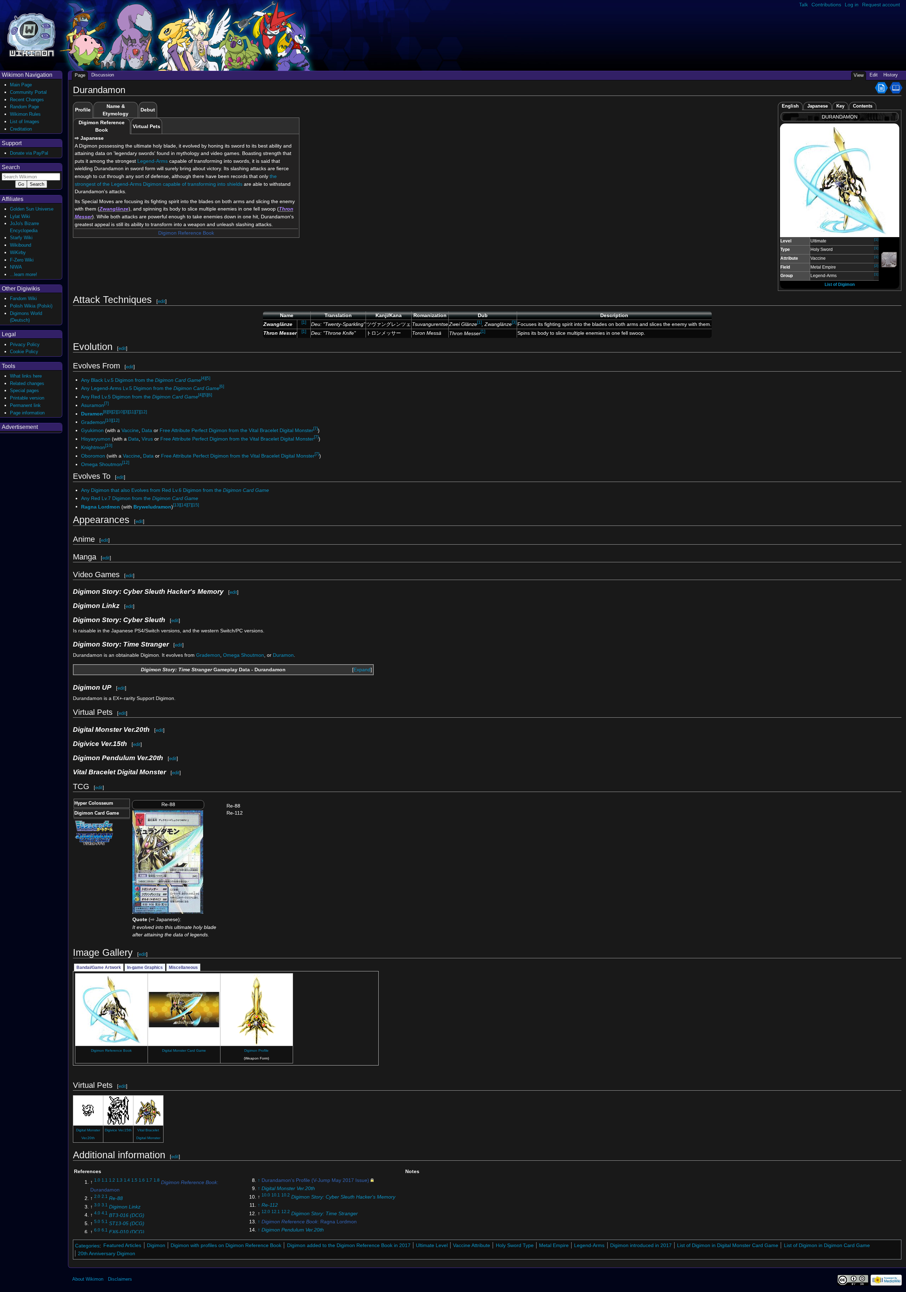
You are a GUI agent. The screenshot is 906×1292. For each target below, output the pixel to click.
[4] (203, 378)
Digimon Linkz (125, 1207)
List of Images (24, 121)
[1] (876, 239)
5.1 (105, 1221)
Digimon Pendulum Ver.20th (293, 1230)
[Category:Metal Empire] (889, 259)
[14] (183, 505)
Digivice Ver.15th (118, 1130)
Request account (881, 4)
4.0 (97, 1213)
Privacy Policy (25, 344)
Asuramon (92, 405)
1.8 (157, 1180)
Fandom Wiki (23, 298)
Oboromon (93, 456)
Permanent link (25, 405)
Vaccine (130, 430)
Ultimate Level (432, 1245)
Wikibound (20, 245)
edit (161, 301)
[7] (106, 403)
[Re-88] (167, 862)
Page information (27, 412)
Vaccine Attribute (471, 1245)
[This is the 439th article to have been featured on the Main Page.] (881, 87)
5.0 (97, 1221)
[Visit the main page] (31, 34)
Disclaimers (120, 1279)
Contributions (826, 4)
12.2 (285, 1211)
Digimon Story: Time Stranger (324, 1213)
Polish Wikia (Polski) (31, 306)
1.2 (112, 1180)
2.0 (97, 1196)
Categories (87, 1245)
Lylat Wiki (20, 216)
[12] (143, 411)
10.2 (285, 1195)
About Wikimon (87, 1279)
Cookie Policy (24, 351)
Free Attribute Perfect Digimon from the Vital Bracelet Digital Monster (236, 430)
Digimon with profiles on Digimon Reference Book (226, 1245)
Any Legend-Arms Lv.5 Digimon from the (150, 388)
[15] (195, 505)
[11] (131, 411)
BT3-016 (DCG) (126, 1215)
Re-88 (116, 1198)
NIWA (16, 267)
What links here (26, 376)
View (859, 75)
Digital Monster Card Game (184, 1050)
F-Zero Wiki (22, 260)
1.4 (127, 1180)
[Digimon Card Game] (94, 838)
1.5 (134, 1180)
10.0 (266, 1195)
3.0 (97, 1204)
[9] (110, 411)
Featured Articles (122, 1245)
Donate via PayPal (29, 153)
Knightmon (93, 447)
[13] (176, 505)
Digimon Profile (256, 1050)
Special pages (24, 390)
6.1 (105, 1230)
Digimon (156, 1245)
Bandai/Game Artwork (98, 967)
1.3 (119, 1180)
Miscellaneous (183, 967)
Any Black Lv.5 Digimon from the (141, 380)
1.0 (97, 1180)
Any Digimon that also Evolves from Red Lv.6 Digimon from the (175, 490)
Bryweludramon (152, 506)
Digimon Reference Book (186, 233)
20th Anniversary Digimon (106, 1253)
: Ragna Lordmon (309, 1221)
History (890, 74)
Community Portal (28, 92)
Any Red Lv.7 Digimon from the (139, 498)
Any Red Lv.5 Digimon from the (139, 397)
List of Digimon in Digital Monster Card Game (727, 1245)
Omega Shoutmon (101, 464)
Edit (874, 74)
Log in (852, 4)
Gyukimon (92, 430)
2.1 (105, 1196)
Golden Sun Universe (31, 209)
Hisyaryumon (95, 439)
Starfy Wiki (21, 237)
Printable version (27, 398)
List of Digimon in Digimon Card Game (827, 1245)
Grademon (93, 422)
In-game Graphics (145, 967)
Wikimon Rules (25, 114)
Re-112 (270, 1205)
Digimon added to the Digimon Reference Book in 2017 (349, 1245)
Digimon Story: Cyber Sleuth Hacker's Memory (343, 1197)
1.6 (142, 1180)
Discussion (102, 74)
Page (80, 75)
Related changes (27, 383)
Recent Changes (27, 99)
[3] (514, 322)
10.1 (275, 1195)
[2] (876, 266)
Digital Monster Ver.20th (288, 1188)
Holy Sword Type (515, 1245)
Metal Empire (554, 1245)
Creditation (21, 129)
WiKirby (18, 252)
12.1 (275, 1211)
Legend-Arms (152, 161)
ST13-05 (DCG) (126, 1223)
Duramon (92, 414)
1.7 (149, 1180)
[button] (362, 670)
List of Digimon (840, 284)
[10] (120, 411)
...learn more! (23, 274)
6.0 (97, 1230)
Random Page (24, 106)
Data (147, 430)
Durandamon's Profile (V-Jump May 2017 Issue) (315, 1180)
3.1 (105, 1204)
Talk (803, 4)
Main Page (21, 84)
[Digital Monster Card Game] (94, 825)
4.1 (105, 1213)
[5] (208, 378)
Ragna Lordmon (100, 506)
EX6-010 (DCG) (126, 1232)
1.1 (105, 1180)
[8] (105, 411)
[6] (221, 386)
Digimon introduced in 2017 (641, 1245)
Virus (147, 439)
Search (11, 167)
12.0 (266, 1211)
